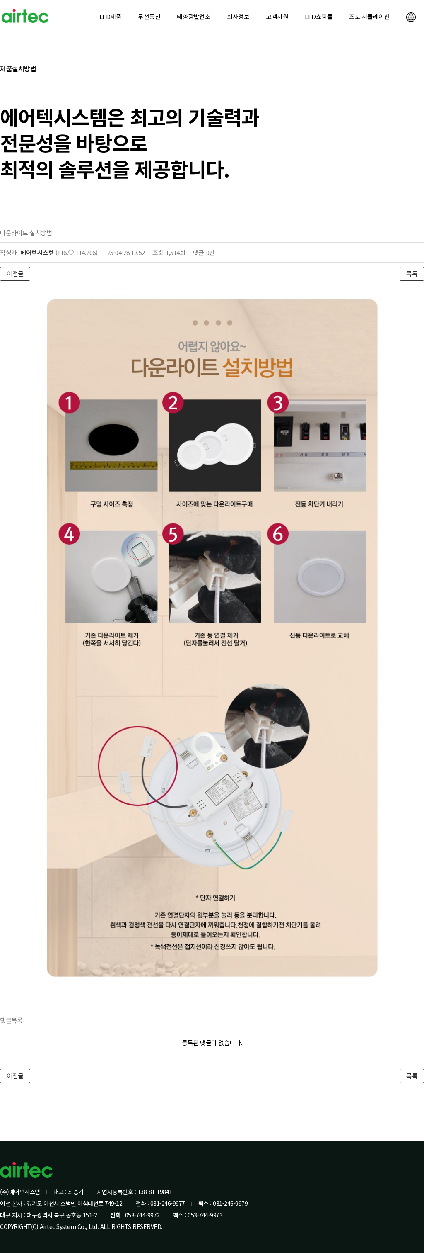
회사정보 (238, 16)
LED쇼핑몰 (318, 16)
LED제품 (110, 16)
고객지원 (277, 16)
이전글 (15, 273)
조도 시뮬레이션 (369, 16)
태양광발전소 (193, 16)
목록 (411, 273)
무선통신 (149, 16)
